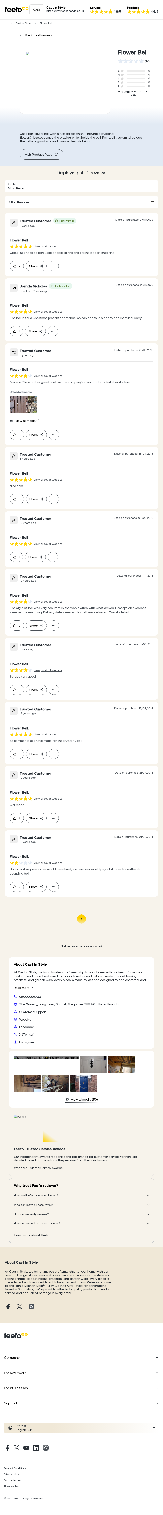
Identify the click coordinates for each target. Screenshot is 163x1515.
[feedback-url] (21, 246)
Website (25, 1019)
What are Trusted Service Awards (38, 1168)
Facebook (26, 1027)
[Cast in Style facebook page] (7, 1307)
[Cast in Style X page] (19, 1307)
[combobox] (81, 186)
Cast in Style (23, 23)
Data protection (12, 1480)
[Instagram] (46, 1448)
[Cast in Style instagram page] (31, 1307)
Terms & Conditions (15, 1468)
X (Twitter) (26, 1034)
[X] (16, 1448)
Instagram (26, 1042)
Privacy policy (11, 1474)
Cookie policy (11, 1486)
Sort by (12, 184)
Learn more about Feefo (31, 1235)
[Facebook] (7, 1448)
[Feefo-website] (17, 10)
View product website (48, 246)
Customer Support (33, 1012)
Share (33, 266)
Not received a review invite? (81, 946)
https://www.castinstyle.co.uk (65, 10)
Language (21, 1425)
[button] (81, 186)
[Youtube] (26, 1448)
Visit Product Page (38, 154)
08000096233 (30, 996)
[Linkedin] (36, 1448)
